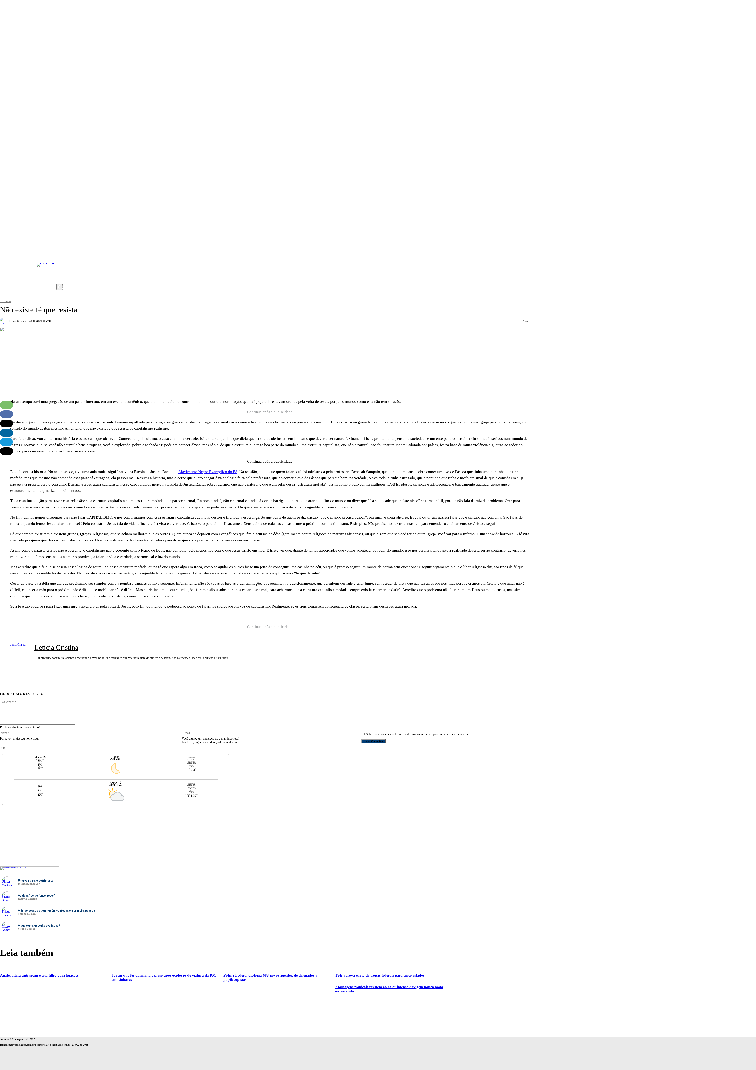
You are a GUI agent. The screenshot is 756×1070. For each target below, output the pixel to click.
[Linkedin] (6, 433)
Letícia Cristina (17, 321)
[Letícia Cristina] (4, 321)
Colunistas (5, 301)
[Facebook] (60, 264)
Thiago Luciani (27, 914)
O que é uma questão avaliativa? (39, 925)
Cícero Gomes (26, 928)
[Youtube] (60, 256)
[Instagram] (60, 248)
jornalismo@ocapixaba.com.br (17, 1044)
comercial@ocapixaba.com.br (53, 1044)
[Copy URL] (6, 451)
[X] (60, 280)
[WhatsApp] (6, 405)
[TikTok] (60, 272)
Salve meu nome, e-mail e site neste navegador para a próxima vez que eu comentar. (418, 734)
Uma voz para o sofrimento (36, 880)
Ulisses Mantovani (29, 884)
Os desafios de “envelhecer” (37, 895)
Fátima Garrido (27, 899)
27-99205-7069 (80, 1044)
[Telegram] (6, 442)
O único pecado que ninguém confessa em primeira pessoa (56, 910)
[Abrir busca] (59, 287)
